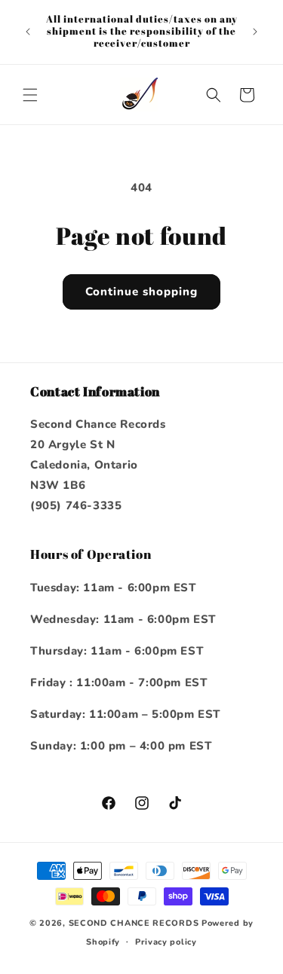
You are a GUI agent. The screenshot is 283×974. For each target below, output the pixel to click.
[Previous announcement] (28, 31)
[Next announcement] (255, 31)
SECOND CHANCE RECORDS (134, 923)
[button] (30, 94)
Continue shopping (141, 291)
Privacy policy (166, 942)
